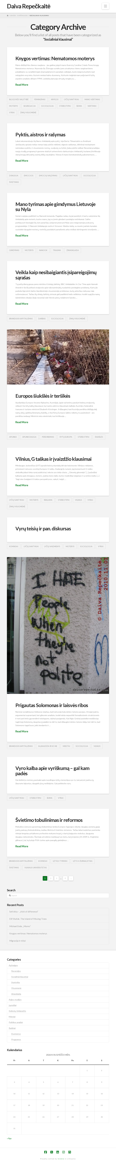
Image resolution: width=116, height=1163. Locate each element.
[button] (105, 6)
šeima (79, 106)
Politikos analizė (16, 1022)
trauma (57, 250)
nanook (43, 250)
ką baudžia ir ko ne (47, 746)
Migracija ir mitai (17, 940)
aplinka (13, 437)
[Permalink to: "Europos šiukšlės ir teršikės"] (58, 357)
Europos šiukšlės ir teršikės (42, 396)
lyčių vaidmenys (52, 546)
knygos (54, 99)
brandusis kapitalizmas (21, 318)
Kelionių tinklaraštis (17, 1011)
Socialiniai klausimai (19, 977)
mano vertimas (92, 99)
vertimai (92, 106)
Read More (21, 84)
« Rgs (9, 1138)
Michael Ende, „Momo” (20, 926)
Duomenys (16, 1034)
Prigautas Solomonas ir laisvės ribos (51, 705)
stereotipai (65, 106)
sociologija (47, 106)
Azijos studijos (15, 999)
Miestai (66, 746)
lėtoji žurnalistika (82, 861)
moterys (13, 106)
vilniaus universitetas (35, 867)
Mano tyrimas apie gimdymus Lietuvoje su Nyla (55, 206)
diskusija (13, 175)
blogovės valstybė (19, 99)
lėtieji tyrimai (60, 861)
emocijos (28, 175)
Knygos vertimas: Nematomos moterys (54, 58)
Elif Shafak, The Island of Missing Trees (28, 919)
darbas (42, 318)
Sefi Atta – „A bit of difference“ (23, 911)
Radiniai (12, 1028)
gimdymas (14, 250)
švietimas (14, 182)
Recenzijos (16, 971)
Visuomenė (16, 988)
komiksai (13, 546)
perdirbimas (48, 437)
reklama (48, 500)
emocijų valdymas (48, 175)
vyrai (12, 112)
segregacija (29, 106)
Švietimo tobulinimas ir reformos (48, 820)
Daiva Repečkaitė (28, 6)
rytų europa (66, 437)
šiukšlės (99, 437)
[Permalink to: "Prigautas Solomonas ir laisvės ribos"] (58, 625)
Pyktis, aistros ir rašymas (40, 134)
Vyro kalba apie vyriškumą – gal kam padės (52, 770)
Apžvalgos (13, 965)
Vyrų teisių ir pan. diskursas (43, 528)
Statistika (15, 982)
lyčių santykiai (71, 99)
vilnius (78, 500)
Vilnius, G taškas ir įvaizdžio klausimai (53, 459)
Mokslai (12, 1016)
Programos (16, 1039)
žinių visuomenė (28, 112)
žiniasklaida (72, 250)
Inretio (61, 1159)
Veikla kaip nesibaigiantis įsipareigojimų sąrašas (55, 274)
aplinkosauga (29, 437)
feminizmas (39, 99)
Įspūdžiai (12, 1005)
